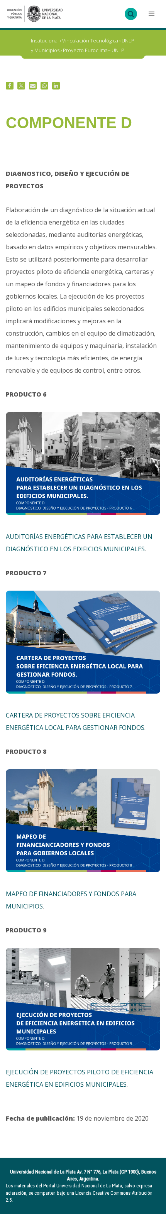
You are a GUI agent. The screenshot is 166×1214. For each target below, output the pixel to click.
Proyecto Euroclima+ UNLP (93, 50)
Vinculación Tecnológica (90, 40)
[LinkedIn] (56, 85)
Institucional (45, 40)
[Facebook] (10, 85)
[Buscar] (131, 14)
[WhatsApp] (44, 85)
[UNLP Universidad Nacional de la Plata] (35, 13)
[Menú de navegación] (150, 14)
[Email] (33, 85)
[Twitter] (21, 85)
